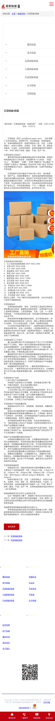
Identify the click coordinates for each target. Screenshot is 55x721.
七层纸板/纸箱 (8, 595)
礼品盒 (31, 583)
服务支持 (6, 637)
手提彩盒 (32, 589)
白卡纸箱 (32, 600)
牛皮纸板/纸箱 (8, 600)
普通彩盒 (32, 577)
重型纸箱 (6, 577)
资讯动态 (6, 643)
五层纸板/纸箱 (16, 536)
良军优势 (6, 625)
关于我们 (6, 649)
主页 (13, 14)
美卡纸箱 (6, 583)
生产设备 (6, 631)
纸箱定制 (21, 14)
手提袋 (31, 595)
